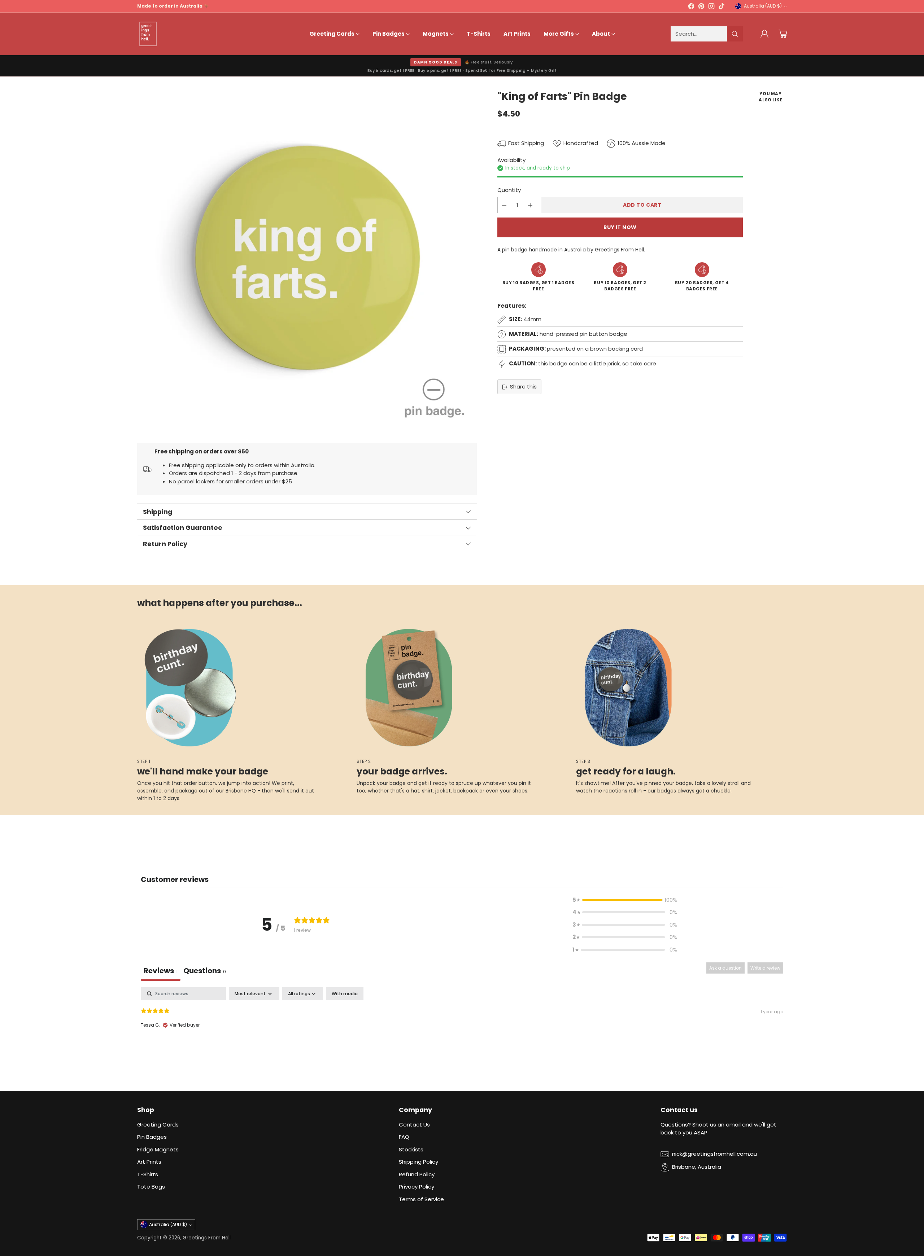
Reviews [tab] (161, 971)
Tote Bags (151, 1186)
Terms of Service (421, 1199)
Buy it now (620, 227)
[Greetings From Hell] (148, 33)
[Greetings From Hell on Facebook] (691, 7)
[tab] (204, 971)
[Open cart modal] (783, 34)
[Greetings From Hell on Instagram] (711, 7)
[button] (624, 900)
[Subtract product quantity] (504, 205)
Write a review (765, 968)
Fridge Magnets (158, 1149)
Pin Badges (152, 1137)
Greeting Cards (158, 1124)
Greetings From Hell (207, 1237)
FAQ (404, 1137)
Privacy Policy (416, 1186)
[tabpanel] (462, 1033)
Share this (523, 387)
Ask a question (725, 968)
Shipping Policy (418, 1161)
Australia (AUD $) (763, 6)
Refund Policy (417, 1174)
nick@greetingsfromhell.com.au (714, 1154)
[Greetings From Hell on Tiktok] (721, 7)
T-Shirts (147, 1174)
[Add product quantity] (530, 205)
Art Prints (149, 1161)
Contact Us (414, 1124)
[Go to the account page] (764, 34)
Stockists (411, 1149)
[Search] (735, 33)
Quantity (509, 190)
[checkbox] (344, 993)
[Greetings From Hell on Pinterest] (701, 7)
